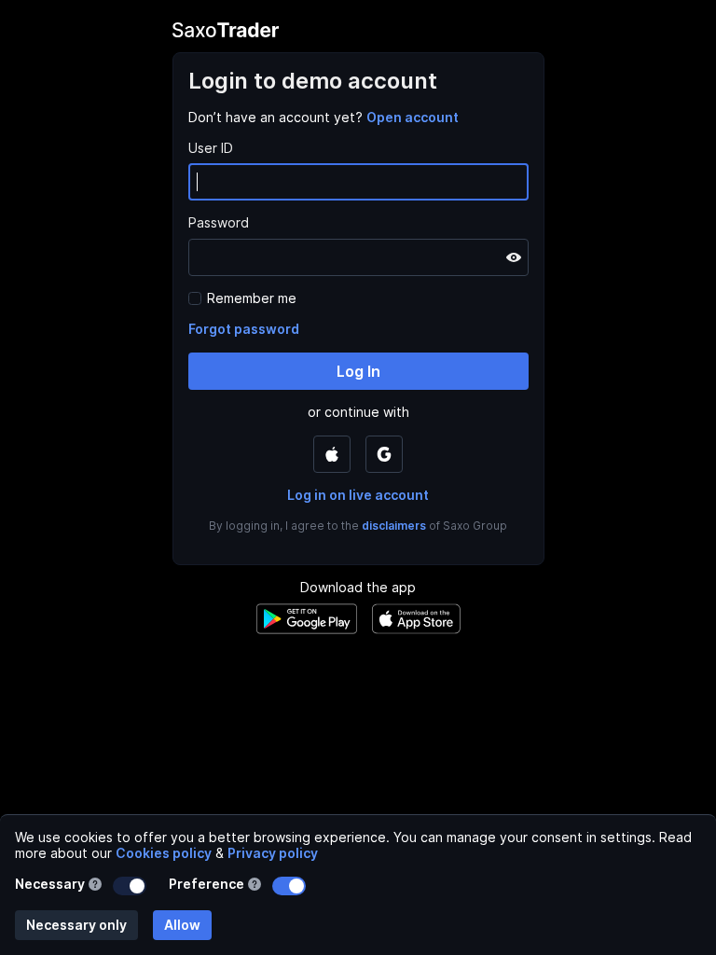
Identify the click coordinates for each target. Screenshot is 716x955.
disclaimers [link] (394, 526)
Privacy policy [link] (272, 853)
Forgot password (243, 329)
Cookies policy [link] (164, 853)
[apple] (332, 454)
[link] (412, 117)
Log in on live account (358, 495)
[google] (384, 454)
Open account (412, 117)
